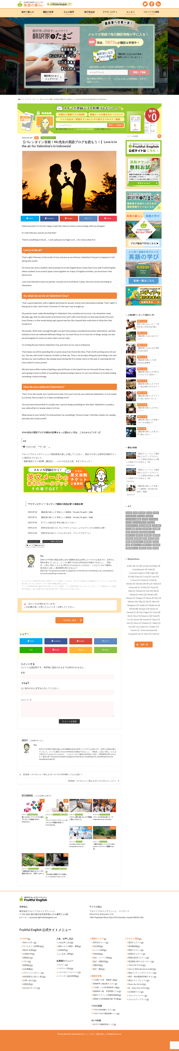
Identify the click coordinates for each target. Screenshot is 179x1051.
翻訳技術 (148, 542)
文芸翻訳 (156, 529)
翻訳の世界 (48, 13)
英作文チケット (99, 942)
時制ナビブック (134, 950)
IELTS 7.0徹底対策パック (103, 1024)
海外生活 (129, 538)
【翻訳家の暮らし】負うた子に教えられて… (148, 431)
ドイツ (128, 522)
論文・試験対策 (99, 961)
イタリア (149, 516)
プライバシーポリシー (32, 973)
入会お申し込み (64, 942)
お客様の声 (27, 954)
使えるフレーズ (131, 526)
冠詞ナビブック (134, 942)
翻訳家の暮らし (137, 542)
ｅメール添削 (98, 950)
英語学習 (156, 545)
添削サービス (97, 938)
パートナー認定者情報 (67, 976)
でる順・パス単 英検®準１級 (105, 987)
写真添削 (97, 954)
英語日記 (142, 548)
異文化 (150, 538)
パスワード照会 (64, 968)
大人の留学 (69, 13)
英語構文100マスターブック (140, 961)
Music (149, 513)
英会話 (155, 542)
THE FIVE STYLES (135, 965)
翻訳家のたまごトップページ (52, 77)
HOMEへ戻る (69, 620)
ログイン (62, 965)
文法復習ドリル (134, 992)
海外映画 (156, 535)
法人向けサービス (30, 988)
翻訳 (127, 542)
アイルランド (131, 516)
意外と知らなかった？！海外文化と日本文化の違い (148, 324)
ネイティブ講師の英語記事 (59, 504)
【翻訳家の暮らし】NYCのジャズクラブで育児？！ (148, 372)
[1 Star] (25, 604)
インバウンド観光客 (133, 519)
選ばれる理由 (28, 950)
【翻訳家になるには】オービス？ (148, 336)
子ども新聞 (130, 529)
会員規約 (62, 950)
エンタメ (131, 13)
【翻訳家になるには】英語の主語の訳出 (148, 348)
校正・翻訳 (97, 969)
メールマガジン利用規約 (125, 78)
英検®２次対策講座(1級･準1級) (106, 999)
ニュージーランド (139, 522)
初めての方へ (28, 942)
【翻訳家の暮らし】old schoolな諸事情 (146, 360)
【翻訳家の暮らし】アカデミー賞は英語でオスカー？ (148, 384)
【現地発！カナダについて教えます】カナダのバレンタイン (92, 781)
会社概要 (26, 969)
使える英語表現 (144, 526)
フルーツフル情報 (151, 13)
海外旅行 (148, 535)
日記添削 (97, 946)
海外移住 (138, 538)
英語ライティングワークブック (141, 973)
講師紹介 (26, 957)
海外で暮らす (27, 13)
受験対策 (97, 965)
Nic (35, 745)
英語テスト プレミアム (137, 980)
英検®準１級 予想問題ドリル (106, 991)
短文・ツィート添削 (101, 957)
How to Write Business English (141, 969)
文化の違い (147, 529)
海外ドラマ (130, 535)
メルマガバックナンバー (68, 972)
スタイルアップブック (137, 999)
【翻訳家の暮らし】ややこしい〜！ (148, 408)
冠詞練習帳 (132, 946)
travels (155, 513)
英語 (127, 545)
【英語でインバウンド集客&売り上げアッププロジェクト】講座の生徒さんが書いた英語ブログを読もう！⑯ (142, 459)
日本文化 (135, 532)
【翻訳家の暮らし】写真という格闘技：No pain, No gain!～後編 (66, 512)
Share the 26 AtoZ (135, 984)
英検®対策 (96, 976)
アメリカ (141, 516)
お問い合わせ (28, 980)
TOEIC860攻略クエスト (103, 1009)
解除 (77, 946)
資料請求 (26, 984)
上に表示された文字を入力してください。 (41, 688)
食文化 (155, 548)
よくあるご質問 (64, 954)
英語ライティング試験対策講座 (106, 995)
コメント (26, 699)
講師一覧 (144, 644)
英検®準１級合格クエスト (104, 983)
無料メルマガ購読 (65, 946)
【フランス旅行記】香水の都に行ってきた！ (58, 522)
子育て (138, 529)
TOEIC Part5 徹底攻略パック (105, 1013)
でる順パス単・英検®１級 (104, 980)
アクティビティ (110, 13)
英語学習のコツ (131, 548)
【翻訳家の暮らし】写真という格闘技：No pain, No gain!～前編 (66, 517)
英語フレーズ (136, 545)
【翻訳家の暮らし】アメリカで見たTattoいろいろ (148, 396)
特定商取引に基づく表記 (33, 976)
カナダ (30, 545)
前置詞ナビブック (135, 954)
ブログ (26, 961)
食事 (149, 548)
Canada (129, 513)
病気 (156, 538)
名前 (23, 672)
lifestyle (142, 513)
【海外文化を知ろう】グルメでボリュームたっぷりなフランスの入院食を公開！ (73, 528)
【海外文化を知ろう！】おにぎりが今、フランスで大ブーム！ (65, 533)
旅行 (127, 532)
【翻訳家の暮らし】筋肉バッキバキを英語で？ (148, 419)
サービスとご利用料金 (32, 946)
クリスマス (153, 519)
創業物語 (26, 965)
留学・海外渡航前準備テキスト (141, 976)
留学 (144, 538)
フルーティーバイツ (136, 995)
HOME (24, 938)
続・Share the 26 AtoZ (137, 988)
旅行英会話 (89, 13)
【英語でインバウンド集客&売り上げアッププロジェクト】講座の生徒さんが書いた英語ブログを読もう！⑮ (142, 475)
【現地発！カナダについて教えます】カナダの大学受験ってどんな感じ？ (52, 774)
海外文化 (40, 545)
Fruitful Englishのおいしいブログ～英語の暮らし (88, 1034)
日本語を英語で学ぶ (147, 532)
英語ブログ (147, 545)
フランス (151, 522)
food (135, 513)
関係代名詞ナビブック (137, 957)
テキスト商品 (133, 938)
